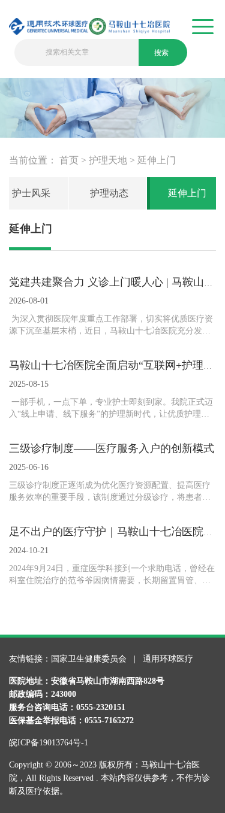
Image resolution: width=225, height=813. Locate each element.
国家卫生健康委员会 (90, 658)
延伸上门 (156, 160)
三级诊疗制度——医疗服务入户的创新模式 (111, 448)
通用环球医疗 (168, 658)
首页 (69, 160)
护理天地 (108, 160)
